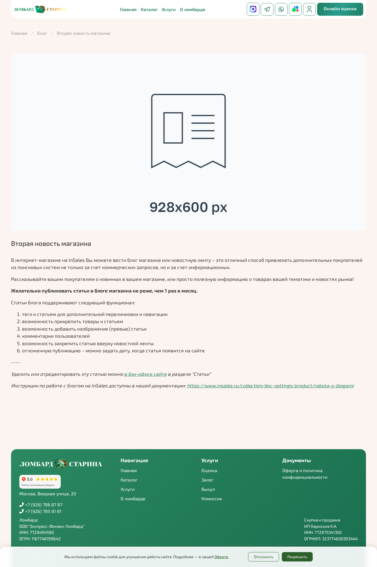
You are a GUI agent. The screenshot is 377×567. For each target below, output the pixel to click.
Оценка (209, 470)
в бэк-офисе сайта (145, 374)
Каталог (149, 9)
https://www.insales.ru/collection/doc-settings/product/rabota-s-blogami (270, 385)
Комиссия (211, 498)
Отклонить (263, 556)
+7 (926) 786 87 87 (43, 504)
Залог (207, 479)
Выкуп (208, 489)
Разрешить (297, 556)
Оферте (221, 556)
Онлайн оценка (340, 8)
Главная (128, 9)
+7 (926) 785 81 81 (43, 511)
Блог (42, 33)
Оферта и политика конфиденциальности (304, 474)
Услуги (127, 489)
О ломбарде (192, 9)
